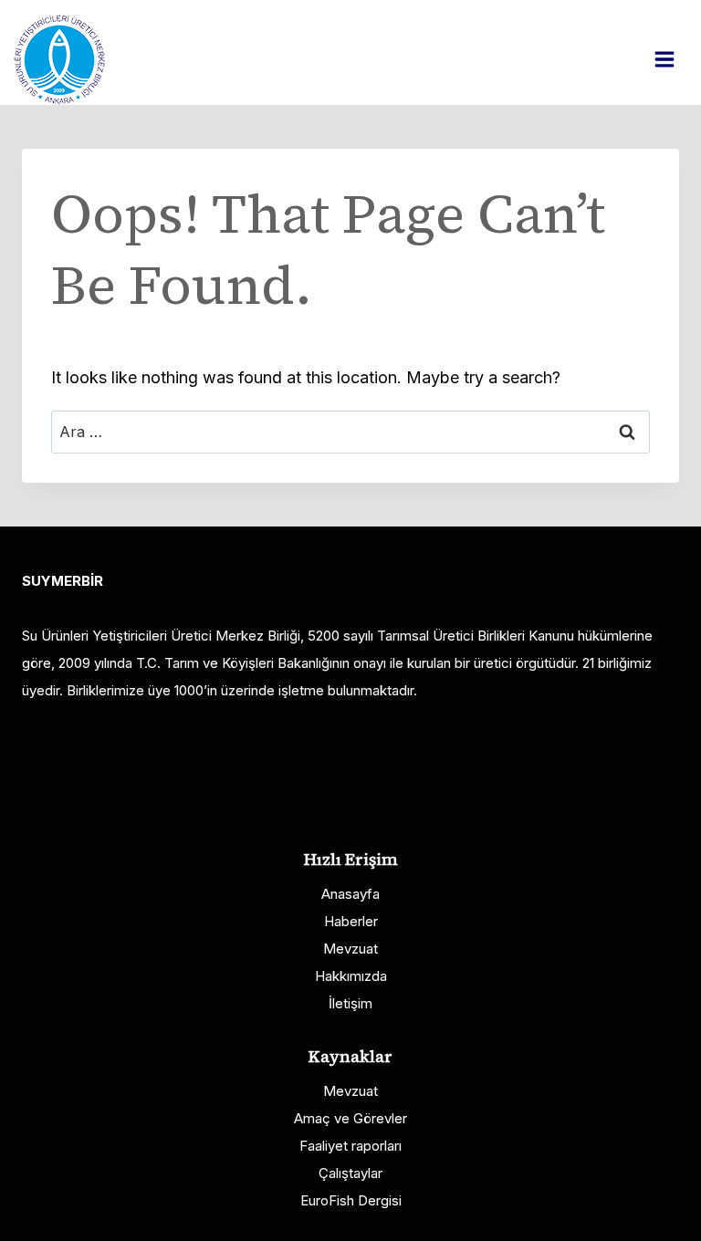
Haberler (351, 921)
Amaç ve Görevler (350, 1118)
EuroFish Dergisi (351, 1200)
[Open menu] (673, 59)
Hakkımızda (351, 976)
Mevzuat (350, 948)
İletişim (350, 1003)
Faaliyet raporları (350, 1145)
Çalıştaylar (350, 1173)
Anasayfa (350, 893)
